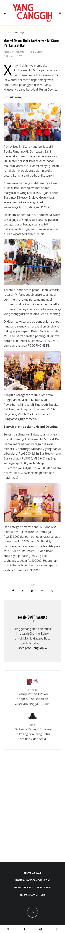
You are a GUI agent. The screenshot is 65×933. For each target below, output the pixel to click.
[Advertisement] (32, 813)
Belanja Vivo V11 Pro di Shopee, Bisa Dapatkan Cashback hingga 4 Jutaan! (32, 697)
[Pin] (32, 591)
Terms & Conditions (33, 894)
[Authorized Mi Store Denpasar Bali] (32, 122)
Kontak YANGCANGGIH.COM (32, 880)
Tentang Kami (32, 873)
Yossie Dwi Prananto (14, 51)
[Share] (13, 591)
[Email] (42, 591)
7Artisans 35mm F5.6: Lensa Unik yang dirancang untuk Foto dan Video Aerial (32, 732)
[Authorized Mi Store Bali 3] (32, 262)
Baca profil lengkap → (32, 648)
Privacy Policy (23, 887)
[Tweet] (22, 591)
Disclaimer (44, 887)
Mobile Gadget (34, 51)
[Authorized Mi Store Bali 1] (32, 502)
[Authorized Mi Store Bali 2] (32, 370)
